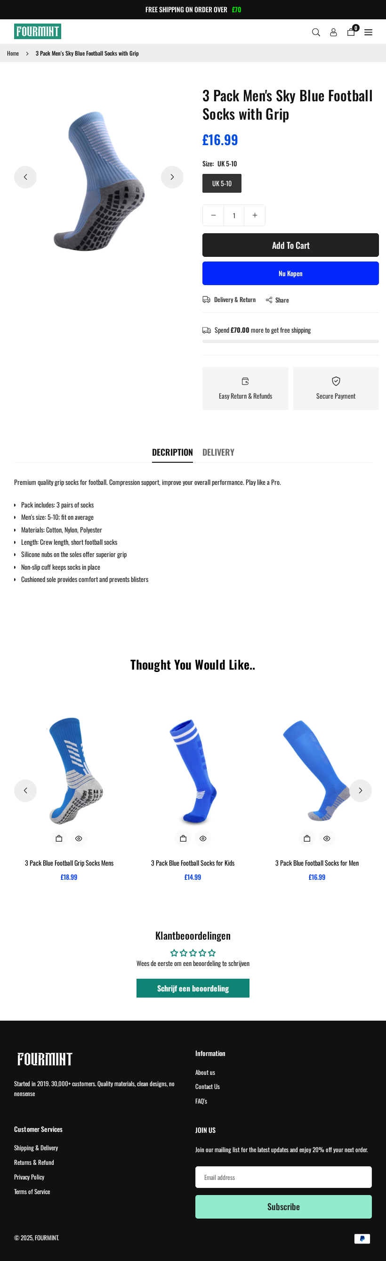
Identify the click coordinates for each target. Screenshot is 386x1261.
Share (282, 299)
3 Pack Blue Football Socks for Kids (192, 863)
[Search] (316, 31)
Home (13, 53)
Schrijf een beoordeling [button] (193, 988)
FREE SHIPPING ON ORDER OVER (193, 10)
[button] (172, 177)
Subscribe (283, 1206)
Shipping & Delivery (36, 1147)
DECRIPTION (172, 452)
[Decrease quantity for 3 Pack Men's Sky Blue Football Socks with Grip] (213, 215)
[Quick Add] (183, 838)
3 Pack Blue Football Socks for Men (317, 863)
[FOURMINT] (37, 29)
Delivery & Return (234, 299)
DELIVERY (218, 452)
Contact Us (207, 1086)
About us (205, 1072)
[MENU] (368, 31)
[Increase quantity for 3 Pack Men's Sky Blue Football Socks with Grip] (254, 215)
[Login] (333, 31)
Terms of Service (32, 1191)
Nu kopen (291, 273)
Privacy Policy (29, 1176)
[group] (99, 178)
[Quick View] (79, 838)
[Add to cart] (59, 838)
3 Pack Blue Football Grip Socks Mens (69, 863)
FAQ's (201, 1100)
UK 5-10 (222, 183)
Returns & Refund (34, 1162)
